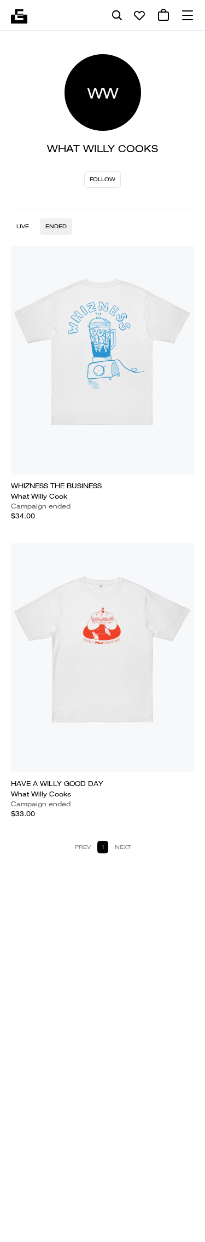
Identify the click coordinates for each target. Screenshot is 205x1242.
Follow (102, 179)
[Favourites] (139, 15)
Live (22, 226)
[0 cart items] (163, 15)
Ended (56, 226)
